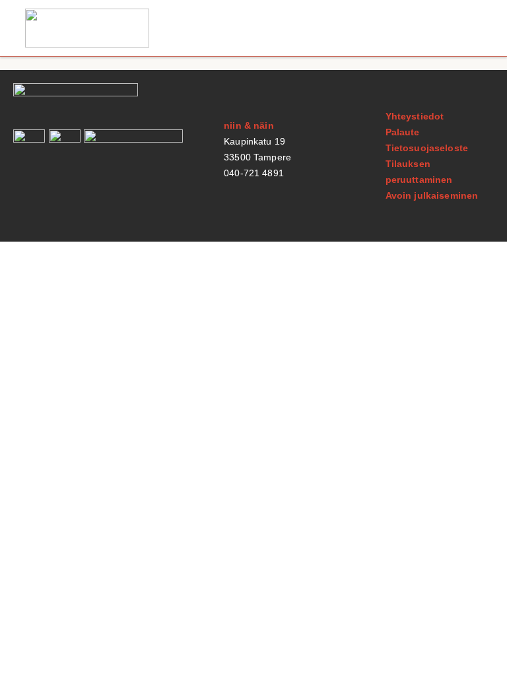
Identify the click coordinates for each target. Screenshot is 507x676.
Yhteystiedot (415, 116)
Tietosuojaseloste (427, 148)
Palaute (403, 132)
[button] (469, 28)
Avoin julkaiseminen (432, 195)
